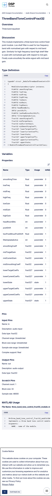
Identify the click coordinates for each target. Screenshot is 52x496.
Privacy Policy (8, 484)
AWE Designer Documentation (12, 13)
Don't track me (15, 492)
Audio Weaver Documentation (36, 13)
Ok (5, 492)
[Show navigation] (47, 491)
